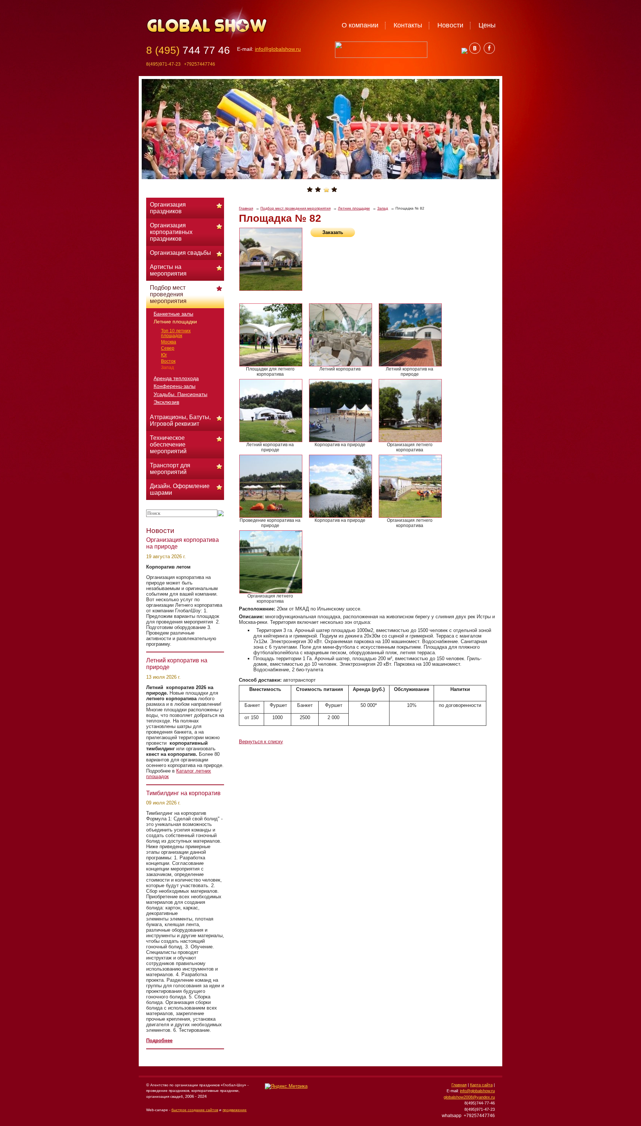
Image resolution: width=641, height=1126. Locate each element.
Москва (168, 342)
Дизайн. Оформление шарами (180, 489)
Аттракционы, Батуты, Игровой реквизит (180, 420)
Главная (246, 208)
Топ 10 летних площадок (176, 333)
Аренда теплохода (176, 378)
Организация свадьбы (180, 253)
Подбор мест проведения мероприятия (295, 208)
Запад (382, 208)
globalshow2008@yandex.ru (469, 1097)
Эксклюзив (166, 402)
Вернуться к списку (261, 741)
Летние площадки (354, 208)
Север (167, 348)
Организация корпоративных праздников (171, 232)
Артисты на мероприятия (168, 270)
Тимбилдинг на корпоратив (183, 793)
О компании (360, 25)
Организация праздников (168, 207)
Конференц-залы (174, 386)
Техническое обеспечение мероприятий (168, 444)
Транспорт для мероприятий (170, 468)
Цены (487, 25)
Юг (164, 355)
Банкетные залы (173, 314)
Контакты (408, 25)
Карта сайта (481, 1085)
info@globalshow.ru (278, 49)
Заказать (332, 232)
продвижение (235, 1110)
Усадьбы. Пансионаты (180, 394)
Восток (168, 361)
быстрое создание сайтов (194, 1110)
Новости (450, 25)
